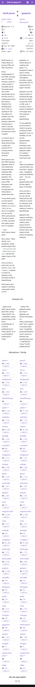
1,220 (6, 439)
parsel (4, 474)
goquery (5, 568)
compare (6, 366)
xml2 (4, 502)
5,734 (6, 420)
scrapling (5, 540)
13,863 (7, 515)
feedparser (6, 455)
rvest (4, 521)
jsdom (4, 408)
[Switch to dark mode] (28, 2)
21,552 (7, 411)
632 (5, 533)
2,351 (6, 458)
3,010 (6, 392)
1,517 (6, 524)
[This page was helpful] (16, 681)
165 (5, 668)
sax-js (4, 370)
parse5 (4, 361)
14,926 (7, 571)
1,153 (6, 373)
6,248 (6, 467)
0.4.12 (7, 49)
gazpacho (26, 13)
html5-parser (9, 13)
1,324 (6, 477)
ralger (4, 665)
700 (5, 35)
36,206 (7, 543)
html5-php (6, 549)
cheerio (5, 427)
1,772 (6, 552)
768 (32, 35)
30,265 (7, 430)
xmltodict (5, 417)
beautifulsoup (7, 398)
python (4, 20)
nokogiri (5, 464)
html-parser (9, 20)
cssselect (6, 445)
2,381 (6, 496)
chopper (5, 644)
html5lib (5, 436)
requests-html (7, 511)
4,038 (6, 562)
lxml (3, 389)
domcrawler (6, 559)
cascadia (5, 578)
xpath (4, 596)
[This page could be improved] (19, 681)
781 (5, 590)
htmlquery (6, 587)
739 (5, 599)
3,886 (6, 364)
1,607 (6, 486)
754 (5, 581)
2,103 (6, 637)
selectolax (6, 483)
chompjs (5, 615)
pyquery (5, 493)
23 (5, 647)
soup (4, 606)
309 (5, 448)
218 (5, 618)
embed (4, 634)
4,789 (6, 382)
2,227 (6, 609)
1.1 (24, 38)
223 (5, 505)
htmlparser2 (6, 379)
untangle (5, 530)
